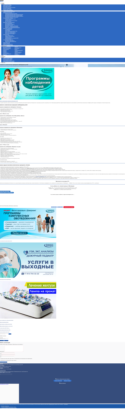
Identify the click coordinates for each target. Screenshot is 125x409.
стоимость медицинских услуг (41, 176)
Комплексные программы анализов (11, 13)
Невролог (16, 46)
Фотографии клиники (6, 6)
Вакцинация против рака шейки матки (11, 25)
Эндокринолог (17, 54)
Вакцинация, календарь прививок (9, 22)
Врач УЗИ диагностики (7, 47)
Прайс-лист (3, 62)
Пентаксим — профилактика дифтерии (11, 26)
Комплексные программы (7, 12)
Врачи (2, 55)
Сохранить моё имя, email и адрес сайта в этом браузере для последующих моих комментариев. (16, 358)
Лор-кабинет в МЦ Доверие (9, 40)
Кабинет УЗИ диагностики (9, 36)
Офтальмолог (17, 48)
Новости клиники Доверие (7, 58)
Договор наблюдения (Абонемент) (9, 11)
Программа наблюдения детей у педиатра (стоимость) (14, 16)
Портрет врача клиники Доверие (8, 61)
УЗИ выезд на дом (8, 37)
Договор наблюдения (58, 380)
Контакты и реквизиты (7, 8)
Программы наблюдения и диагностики (11, 205)
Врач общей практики (6, 46)
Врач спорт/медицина (7, 48)
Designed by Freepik (51, 404)
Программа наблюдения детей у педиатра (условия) (13, 15)
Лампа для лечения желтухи (8, 44)
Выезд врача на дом (6, 42)
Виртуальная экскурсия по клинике (9, 7)
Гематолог (5, 50)
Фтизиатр (16, 53)
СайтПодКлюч (66, 404)
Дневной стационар (6, 43)
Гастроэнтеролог (6, 49)
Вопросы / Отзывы (67, 380)
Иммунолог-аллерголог (7, 53)
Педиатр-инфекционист (19, 50)
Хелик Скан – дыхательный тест (10, 32)
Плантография (7, 30)
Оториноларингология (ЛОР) (8, 39)
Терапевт (16, 51)
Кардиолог (5, 54)
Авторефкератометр (8, 29)
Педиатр (16, 49)
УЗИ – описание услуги (9, 35)
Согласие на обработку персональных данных (9, 407)
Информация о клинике (7, 4)
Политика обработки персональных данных (8, 406)
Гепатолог (5, 51)
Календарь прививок (8, 23)
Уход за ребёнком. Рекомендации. (9, 60)
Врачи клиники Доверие (7, 5)
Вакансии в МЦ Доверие (7, 9)
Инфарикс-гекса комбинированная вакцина (12, 27)
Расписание (3, 56)
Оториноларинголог (18, 47)
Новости (2, 57)
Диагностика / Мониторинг (7, 28)
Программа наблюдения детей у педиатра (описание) (14, 14)
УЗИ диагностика (6, 34)
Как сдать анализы (8, 21)
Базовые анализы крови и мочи (10, 18)
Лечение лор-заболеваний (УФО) (10, 41)
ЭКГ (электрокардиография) (10, 33)
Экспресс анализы (8, 19)
